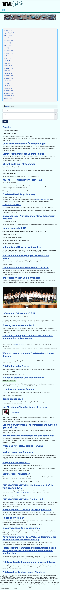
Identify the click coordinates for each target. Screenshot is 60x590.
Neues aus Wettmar (13, 517)
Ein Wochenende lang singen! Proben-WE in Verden (25, 256)
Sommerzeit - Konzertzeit (16, 474)
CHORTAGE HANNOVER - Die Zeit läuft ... (24, 499)
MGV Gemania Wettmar (42, 199)
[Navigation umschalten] (4, 10)
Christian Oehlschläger (19, 344)
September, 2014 (9, 95)
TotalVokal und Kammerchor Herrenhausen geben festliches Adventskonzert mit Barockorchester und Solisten (29, 550)
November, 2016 (9, 68)
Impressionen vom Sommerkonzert (21, 277)
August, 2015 (8, 80)
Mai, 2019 (7, 38)
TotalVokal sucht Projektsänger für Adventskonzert (29, 562)
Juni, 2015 (7, 85)
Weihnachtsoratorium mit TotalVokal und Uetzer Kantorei (28, 354)
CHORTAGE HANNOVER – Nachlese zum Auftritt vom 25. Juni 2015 (28, 486)
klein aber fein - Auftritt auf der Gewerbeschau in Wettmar (28, 217)
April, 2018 (7, 48)
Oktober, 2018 (8, 43)
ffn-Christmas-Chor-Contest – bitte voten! (25, 407)
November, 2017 (8, 53)
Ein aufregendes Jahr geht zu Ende (21, 528)
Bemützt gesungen (12, 399)
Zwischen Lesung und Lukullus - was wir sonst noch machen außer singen (27, 337)
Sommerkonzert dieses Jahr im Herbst (23, 153)
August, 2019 (8, 35)
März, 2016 (7, 70)
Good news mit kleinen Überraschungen (24, 143)
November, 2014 (9, 93)
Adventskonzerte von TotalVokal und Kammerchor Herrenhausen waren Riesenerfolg (29, 538)
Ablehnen (14, 588)
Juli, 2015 (6, 83)
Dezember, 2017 (8, 50)
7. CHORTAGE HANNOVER (24, 493)
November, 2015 (9, 78)
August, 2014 (8, 98)
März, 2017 (7, 63)
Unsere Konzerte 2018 (14, 228)
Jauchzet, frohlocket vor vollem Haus (22, 179)
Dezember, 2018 (8, 40)
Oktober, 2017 (8, 55)
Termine (6, 127)
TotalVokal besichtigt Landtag (18, 194)
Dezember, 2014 (8, 90)
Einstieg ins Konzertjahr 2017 (18, 325)
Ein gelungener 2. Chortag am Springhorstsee (26, 509)
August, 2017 (7, 58)
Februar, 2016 (8, 73)
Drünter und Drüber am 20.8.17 (18, 313)
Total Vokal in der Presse (15, 366)
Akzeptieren (5, 588)
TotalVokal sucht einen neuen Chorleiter (24, 572)
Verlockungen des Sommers (17, 452)
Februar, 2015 (8, 88)
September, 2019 (9, 33)
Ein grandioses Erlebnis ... (16, 462)
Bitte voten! (15, 412)
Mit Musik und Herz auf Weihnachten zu (23, 247)
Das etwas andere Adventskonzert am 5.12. (25, 267)
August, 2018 (8, 45)
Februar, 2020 (8, 30)
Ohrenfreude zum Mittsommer (18, 164)
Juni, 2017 (7, 60)
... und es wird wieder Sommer (18, 389)
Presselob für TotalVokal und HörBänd (22, 446)
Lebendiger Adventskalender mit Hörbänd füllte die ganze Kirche (30, 426)
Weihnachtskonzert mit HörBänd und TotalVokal (28, 435)
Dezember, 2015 (8, 75)
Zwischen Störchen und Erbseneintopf (23, 377)
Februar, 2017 (8, 65)
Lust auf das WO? (11, 204)
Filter (5, 121)
